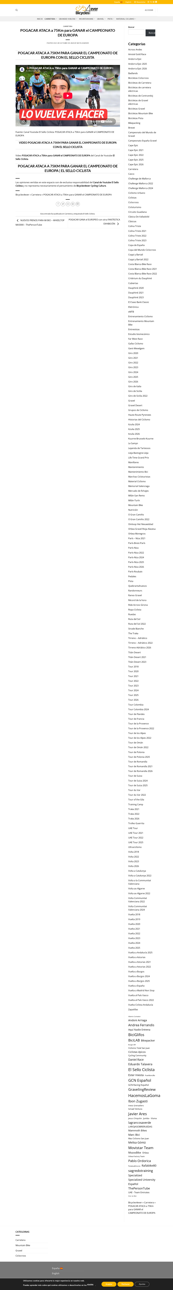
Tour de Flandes (136, 714)
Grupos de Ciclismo (138, 410)
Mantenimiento (136, 467)
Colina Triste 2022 (137, 235)
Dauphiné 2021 (136, 292)
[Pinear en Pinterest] (73, 204)
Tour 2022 (133, 680)
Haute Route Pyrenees (139, 414)
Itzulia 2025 (134, 429)
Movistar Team (140, 1147)
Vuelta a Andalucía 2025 (140, 952)
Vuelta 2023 (134, 938)
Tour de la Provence (138, 723)
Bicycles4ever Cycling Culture (91, 185)
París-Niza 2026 (136, 566)
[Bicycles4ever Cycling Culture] (86, 10)
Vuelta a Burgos (136, 971)
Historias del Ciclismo (139, 419)
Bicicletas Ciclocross (138, 78)
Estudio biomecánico (139, 334)
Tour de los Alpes (137, 733)
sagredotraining (140, 1170)
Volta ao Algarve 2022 (139, 893)
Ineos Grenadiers (136, 1105)
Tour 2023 (133, 685)
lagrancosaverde (139, 1122)
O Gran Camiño (136, 514)
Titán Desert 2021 (137, 657)
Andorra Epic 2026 (137, 68)
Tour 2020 (133, 671)
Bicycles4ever (83, 43)
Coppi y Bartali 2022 (138, 259)
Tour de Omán (135, 742)
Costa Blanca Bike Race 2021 (142, 268)
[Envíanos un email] (153, 2)
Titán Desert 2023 (137, 661)
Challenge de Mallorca (139, 178)
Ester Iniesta (136, 1075)
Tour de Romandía (137, 761)
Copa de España (136, 245)
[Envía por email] (68, 204)
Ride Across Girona (138, 604)
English (128, 2)
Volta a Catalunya (137, 870)
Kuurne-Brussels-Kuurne (140, 438)
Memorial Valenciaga (138, 486)
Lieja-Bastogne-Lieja (138, 452)
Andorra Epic (135, 59)
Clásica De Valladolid (138, 216)
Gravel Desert (135, 405)
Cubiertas (133, 283)
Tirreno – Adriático (137, 638)
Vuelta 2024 (134, 942)
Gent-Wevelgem (136, 348)
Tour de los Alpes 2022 (139, 737)
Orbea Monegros (137, 533)
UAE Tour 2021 (135, 832)
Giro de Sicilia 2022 (137, 395)
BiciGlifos (136, 1034)
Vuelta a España (136, 985)
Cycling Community (137, 1055)
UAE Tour (133, 828)
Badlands (133, 73)
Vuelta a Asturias (136, 957)
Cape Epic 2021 (136, 150)
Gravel (100, 19)
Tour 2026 (133, 699)
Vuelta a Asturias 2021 (139, 961)
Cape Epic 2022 (136, 154)
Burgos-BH (132, 1045)
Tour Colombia (135, 704)
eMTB (131, 311)
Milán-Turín (134, 500)
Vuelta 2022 (134, 933)
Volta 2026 (133, 866)
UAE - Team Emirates (138, 1192)
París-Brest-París (136, 543)
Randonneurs (135, 590)
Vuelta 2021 (134, 928)
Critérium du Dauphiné (140, 278)
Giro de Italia (134, 386)
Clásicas (132, 221)
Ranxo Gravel (135, 595)
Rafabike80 (149, 1165)
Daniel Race (136, 1059)
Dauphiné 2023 (136, 297)
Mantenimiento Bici (138, 471)
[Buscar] (17, 10)
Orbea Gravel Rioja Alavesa (142, 528)
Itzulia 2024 (134, 424)
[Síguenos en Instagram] (148, 2)
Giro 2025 (133, 376)
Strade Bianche (136, 628)
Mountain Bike (86, 19)
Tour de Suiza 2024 (138, 780)
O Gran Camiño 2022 (138, 519)
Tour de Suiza (135, 775)
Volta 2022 (133, 856)
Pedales (132, 576)
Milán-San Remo (136, 495)
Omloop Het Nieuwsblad (140, 524)
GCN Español (139, 1080)
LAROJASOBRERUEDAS (140, 1126)
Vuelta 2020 (134, 924)
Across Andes (135, 49)
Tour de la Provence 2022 (141, 728)
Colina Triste (134, 226)
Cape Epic (133, 145)
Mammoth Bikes (137, 1130)
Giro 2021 (133, 357)
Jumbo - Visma (150, 1118)
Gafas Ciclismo (135, 343)
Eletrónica (133, 306)
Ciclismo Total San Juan (139, 1048)
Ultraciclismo (135, 847)
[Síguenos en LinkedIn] (156, 2)
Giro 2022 (133, 362)
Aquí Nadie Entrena (139, 1029)
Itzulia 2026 (134, 433)
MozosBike (134, 1152)
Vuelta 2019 (134, 919)
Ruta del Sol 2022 (137, 623)
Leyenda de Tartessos (139, 448)
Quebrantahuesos (137, 585)
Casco (131, 173)
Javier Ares (137, 1113)
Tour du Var (134, 790)
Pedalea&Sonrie (134, 1166)
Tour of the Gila (136, 799)
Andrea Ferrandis (141, 1025)
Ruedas (132, 614)
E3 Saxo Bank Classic (138, 302)
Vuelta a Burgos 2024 (139, 976)
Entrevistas (134, 329)
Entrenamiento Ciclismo (140, 316)
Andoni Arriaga (137, 1020)
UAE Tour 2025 (135, 842)
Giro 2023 (133, 367)
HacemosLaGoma (144, 1095)
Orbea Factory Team (136, 1156)
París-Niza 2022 (136, 552)
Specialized (135, 1175)
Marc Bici (134, 1135)
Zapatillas (133, 1009)
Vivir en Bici (132, 1196)
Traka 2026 (133, 818)
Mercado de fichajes (138, 490)
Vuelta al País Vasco (138, 995)
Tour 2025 (133, 695)
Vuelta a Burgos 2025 (139, 981)
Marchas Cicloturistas (139, 476)
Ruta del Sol (134, 619)
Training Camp (135, 804)
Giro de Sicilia (135, 391)
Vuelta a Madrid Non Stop (141, 990)
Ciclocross (133, 202)
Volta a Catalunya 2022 (139, 875)
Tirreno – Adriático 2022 (140, 642)
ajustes (90, 1284)
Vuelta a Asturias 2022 (139, 966)
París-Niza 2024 (136, 557)
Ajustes (142, 1284)
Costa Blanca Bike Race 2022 (142, 273)
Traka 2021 (133, 809)
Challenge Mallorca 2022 (140, 183)
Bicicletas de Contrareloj (140, 95)
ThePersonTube (139, 1188)
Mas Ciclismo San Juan (138, 1138)
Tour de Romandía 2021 (140, 766)
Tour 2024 (133, 690)
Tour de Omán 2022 (138, 747)
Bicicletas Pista (135, 118)
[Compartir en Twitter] (63, 204)
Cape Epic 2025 (136, 159)
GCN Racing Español (138, 1084)
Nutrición (133, 509)
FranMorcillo (150, 1075)
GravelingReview (142, 1089)
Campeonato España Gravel (142, 140)
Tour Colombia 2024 (138, 709)
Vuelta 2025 (134, 947)
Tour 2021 (133, 676)
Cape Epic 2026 (136, 164)
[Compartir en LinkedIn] (77, 204)
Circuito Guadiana (137, 211)
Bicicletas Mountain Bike (140, 113)
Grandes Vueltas (67, 19)
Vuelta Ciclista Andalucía (140, 1004)
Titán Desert (134, 652)
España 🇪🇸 (118, 2)
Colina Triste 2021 (137, 230)
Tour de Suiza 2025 (138, 785)
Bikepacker (148, 1040)
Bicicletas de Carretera (139, 82)
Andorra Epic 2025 (137, 63)
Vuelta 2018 (134, 914)
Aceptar (109, 1284)
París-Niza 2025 (136, 562)
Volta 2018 (133, 851)
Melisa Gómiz (137, 1142)
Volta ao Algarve (136, 888)
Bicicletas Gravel (136, 108)
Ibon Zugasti (138, 1101)
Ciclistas (132, 197)
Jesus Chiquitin (135, 1118)
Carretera (50, 19)
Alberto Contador (134, 1016)
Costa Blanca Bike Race (140, 264)
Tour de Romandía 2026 (140, 771)
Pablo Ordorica (139, 1161)
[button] (140, 2)
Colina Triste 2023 (137, 240)
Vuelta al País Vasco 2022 (141, 1000)
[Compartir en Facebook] (58, 204)
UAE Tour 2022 (135, 837)
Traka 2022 (133, 813)
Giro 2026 (133, 381)
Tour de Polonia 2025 (139, 756)
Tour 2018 (133, 666)
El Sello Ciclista (89, 213)
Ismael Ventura (135, 1108)
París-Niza (133, 547)
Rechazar (126, 1284)
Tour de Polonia (136, 752)
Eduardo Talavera (140, 1064)
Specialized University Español (141, 1182)
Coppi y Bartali (135, 254)
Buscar (131, 27)
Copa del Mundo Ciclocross (142, 249)
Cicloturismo (134, 207)
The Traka (133, 633)
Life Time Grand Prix (138, 457)
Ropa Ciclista (134, 609)
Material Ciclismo (125, 19)
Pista (110, 19)
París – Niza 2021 (136, 538)
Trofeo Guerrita (136, 823)
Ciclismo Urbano (136, 192)
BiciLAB (134, 1040)
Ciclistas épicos (137, 1051)
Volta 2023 (133, 861)
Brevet (131, 127)
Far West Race (135, 338)
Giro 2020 (133, 353)
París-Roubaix (135, 571)
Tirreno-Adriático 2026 (139, 647)
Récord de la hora (137, 600)
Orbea (145, 1152)
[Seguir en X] (151, 2)
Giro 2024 (133, 372)
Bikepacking (134, 122)
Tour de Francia (136, 718)
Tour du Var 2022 (137, 794)
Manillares (133, 462)
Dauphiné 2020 (136, 287)
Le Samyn (133, 443)
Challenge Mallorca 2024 (140, 188)
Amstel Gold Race (137, 54)
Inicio (40, 19)
